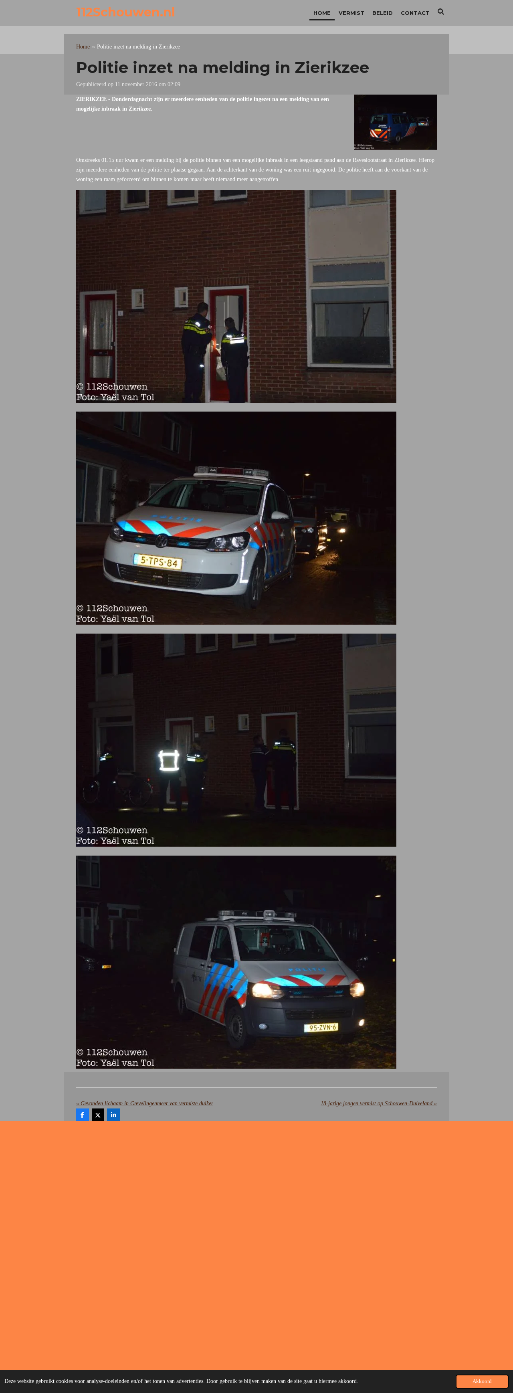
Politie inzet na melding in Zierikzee (138, 47)
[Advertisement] (256, 1191)
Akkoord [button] (482, 1381)
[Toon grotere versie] (395, 122)
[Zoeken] (441, 11)
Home (83, 47)
